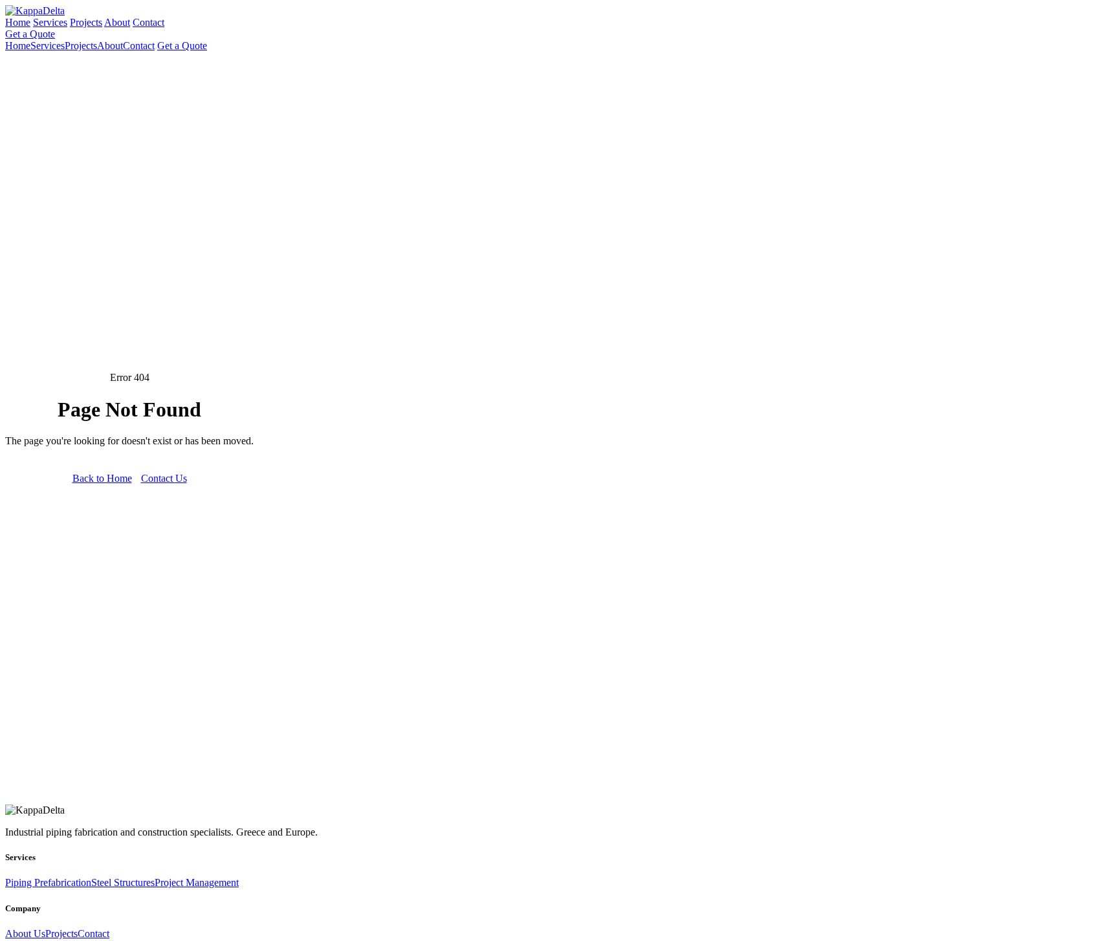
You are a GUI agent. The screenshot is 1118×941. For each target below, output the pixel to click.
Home (17, 22)
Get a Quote (30, 33)
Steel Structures (123, 882)
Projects (86, 22)
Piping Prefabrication (48, 882)
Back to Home (102, 478)
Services (50, 22)
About (117, 22)
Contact (148, 22)
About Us (25, 933)
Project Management (197, 882)
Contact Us (164, 478)
